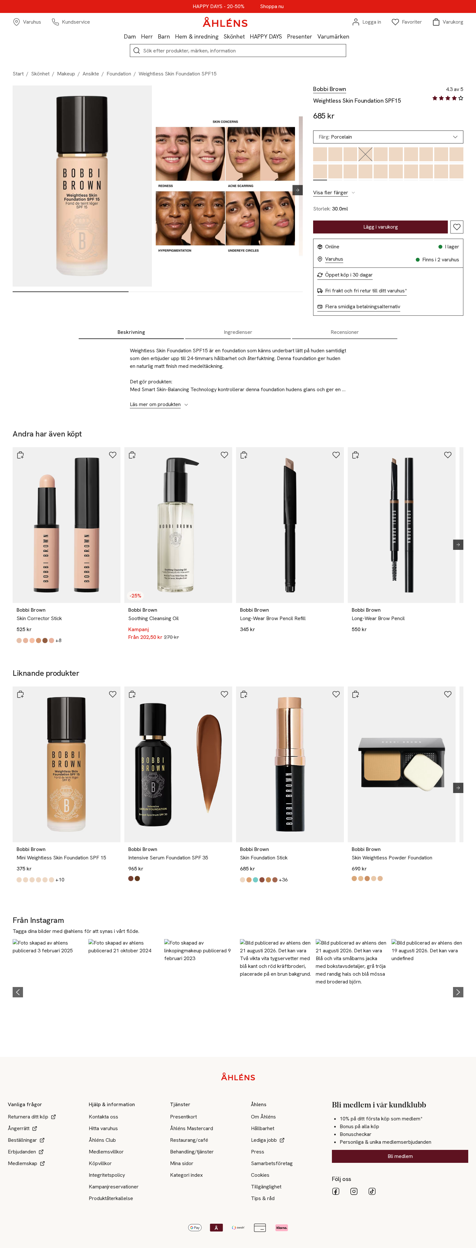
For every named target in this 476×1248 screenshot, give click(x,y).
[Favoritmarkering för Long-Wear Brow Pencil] (448, 455)
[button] (49, 991)
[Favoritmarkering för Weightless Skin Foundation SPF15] (456, 227)
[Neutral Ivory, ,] (350, 172)
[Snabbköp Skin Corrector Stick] (20, 455)
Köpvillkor (100, 1163)
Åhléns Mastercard (191, 1128)
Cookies (260, 1175)
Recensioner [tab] (345, 332)
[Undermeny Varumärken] (352, 36)
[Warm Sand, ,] (365, 172)
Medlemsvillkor (106, 1151)
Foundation (119, 73)
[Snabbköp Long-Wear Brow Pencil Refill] (244, 455)
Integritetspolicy (107, 1175)
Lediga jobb (264, 1140)
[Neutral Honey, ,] (426, 172)
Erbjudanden (22, 1151)
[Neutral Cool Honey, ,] (441, 155)
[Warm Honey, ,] (335, 172)
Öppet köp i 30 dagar (349, 275)
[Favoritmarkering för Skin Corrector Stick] (112, 455)
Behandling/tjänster (192, 1151)
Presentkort (183, 1116)
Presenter (299, 36)
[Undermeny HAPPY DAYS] (284, 36)
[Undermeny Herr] (155, 36)
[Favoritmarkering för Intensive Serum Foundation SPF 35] (224, 694)
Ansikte (91, 73)
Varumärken (333, 36)
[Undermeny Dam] (138, 36)
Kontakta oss (103, 1116)
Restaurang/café (189, 1140)
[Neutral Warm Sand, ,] (381, 172)
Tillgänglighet (266, 1186)
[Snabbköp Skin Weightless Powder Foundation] (355, 694)
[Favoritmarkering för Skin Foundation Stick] (336, 694)
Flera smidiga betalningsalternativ (362, 306)
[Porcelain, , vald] (320, 172)
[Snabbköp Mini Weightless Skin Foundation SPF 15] (20, 694)
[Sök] (137, 50)
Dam (130, 36)
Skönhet (234, 36)
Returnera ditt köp (28, 1116)
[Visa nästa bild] (295, 190)
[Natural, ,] (411, 172)
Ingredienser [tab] (238, 332)
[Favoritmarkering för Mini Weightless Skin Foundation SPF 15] (112, 694)
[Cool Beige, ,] (320, 155)
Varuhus (334, 259)
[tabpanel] (238, 374)
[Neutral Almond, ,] (456, 155)
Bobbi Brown (329, 89)
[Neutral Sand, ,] (456, 172)
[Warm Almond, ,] (396, 155)
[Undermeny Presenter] (314, 36)
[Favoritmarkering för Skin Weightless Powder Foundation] (448, 694)
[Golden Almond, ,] (381, 155)
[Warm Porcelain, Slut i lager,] (365, 155)
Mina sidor (181, 1163)
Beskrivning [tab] (131, 332)
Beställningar (22, 1140)
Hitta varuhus (103, 1128)
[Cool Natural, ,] (426, 155)
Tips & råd (263, 1198)
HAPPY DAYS (266, 36)
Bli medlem (400, 1156)
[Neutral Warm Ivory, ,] (335, 155)
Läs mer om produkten (155, 404)
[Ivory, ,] (350, 155)
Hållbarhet (262, 1128)
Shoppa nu (272, 6)
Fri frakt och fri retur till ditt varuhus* (366, 291)
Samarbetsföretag (272, 1163)
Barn (164, 36)
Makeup (66, 73)
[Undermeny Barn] (172, 36)
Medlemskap (22, 1163)
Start (18, 73)
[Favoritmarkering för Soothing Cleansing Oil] (224, 455)
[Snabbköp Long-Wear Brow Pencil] (355, 455)
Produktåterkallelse (111, 1198)
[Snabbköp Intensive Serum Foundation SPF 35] (132, 694)
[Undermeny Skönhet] (247, 36)
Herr (147, 36)
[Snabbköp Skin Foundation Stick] (244, 694)
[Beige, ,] (441, 172)
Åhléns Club (102, 1140)
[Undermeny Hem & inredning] (221, 36)
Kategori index (186, 1175)
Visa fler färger (330, 192)
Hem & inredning (197, 36)
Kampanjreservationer (114, 1186)
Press (257, 1151)
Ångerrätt (18, 1128)
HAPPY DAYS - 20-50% (218, 6)
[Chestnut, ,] (396, 172)
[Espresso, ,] (411, 155)
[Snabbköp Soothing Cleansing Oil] (132, 455)
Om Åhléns (263, 1116)
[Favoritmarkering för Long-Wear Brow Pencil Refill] (336, 455)
